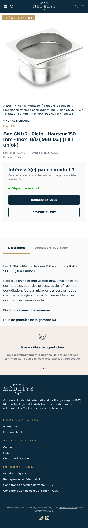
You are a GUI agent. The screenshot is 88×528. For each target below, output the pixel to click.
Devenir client (44, 212)
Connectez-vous (44, 199)
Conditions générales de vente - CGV (28, 484)
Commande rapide (16, 458)
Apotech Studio (68, 507)
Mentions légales (15, 473)
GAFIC (9, 126)
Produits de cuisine (57, 105)
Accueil (8, 105)
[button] (41, 368)
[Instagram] (41, 518)
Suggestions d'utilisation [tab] (52, 247)
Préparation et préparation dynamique (29, 109)
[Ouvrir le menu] (5, 6)
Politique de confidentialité (21, 479)
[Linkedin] (47, 518)
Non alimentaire (29, 105)
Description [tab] (16, 247)
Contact (8, 447)
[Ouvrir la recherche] (12, 6)
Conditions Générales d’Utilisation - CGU (30, 490)
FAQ (6, 452)
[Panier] (83, 6)
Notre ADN (10, 426)
